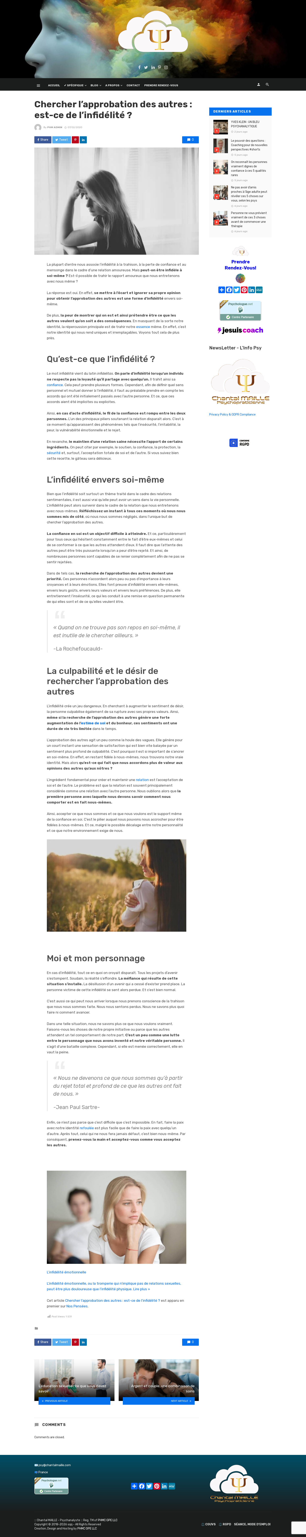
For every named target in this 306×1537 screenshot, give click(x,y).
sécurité (54, 453)
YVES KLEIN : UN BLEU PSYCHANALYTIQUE (245, 124)
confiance (55, 385)
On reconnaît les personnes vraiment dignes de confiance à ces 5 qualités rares (249, 168)
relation (142, 780)
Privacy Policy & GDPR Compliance (232, 414)
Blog (94, 85)
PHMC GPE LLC (107, 1520)
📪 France (41, 1472)
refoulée (87, 1128)
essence (143, 327)
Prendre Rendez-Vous (161, 85)
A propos (112, 85)
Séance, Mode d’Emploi (252, 1524)
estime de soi (93, 723)
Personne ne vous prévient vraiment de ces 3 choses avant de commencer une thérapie (249, 219)
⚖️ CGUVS (208, 1524)
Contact (133, 85)
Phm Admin (54, 127)
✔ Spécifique (73, 85)
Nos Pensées (77, 1306)
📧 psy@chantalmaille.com (52, 1465)
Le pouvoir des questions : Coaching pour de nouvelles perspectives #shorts (249, 145)
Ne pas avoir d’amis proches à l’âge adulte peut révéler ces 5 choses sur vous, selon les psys (249, 194)
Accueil (54, 85)
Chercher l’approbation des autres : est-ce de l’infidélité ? (112, 1300)
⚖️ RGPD (225, 1524)
